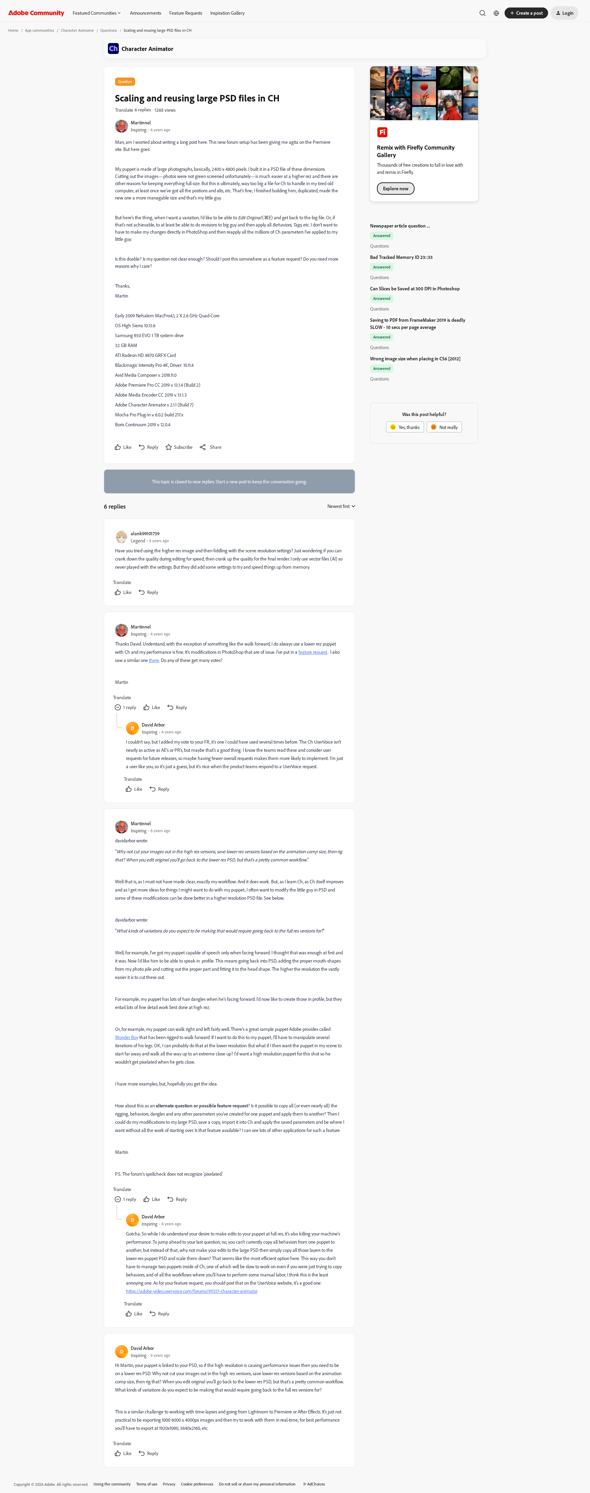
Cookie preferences (197, 1484)
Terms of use (146, 1484)
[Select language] (496, 13)
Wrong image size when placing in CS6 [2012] (415, 358)
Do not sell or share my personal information (257, 1484)
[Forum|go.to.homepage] (36, 13)
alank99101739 (145, 533)
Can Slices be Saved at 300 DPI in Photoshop (415, 288)
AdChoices (316, 1484)
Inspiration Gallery (227, 13)
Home (13, 30)
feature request (312, 652)
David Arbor (153, 725)
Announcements (145, 13)
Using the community (112, 1484)
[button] (526, 13)
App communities (39, 30)
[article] (229, 564)
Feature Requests (185, 13)
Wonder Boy (126, 1037)
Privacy (169, 1484)
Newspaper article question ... (400, 226)
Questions (108, 30)
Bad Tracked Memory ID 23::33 (401, 257)
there (154, 660)
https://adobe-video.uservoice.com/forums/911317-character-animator (191, 1291)
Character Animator (77, 30)
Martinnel (141, 122)
